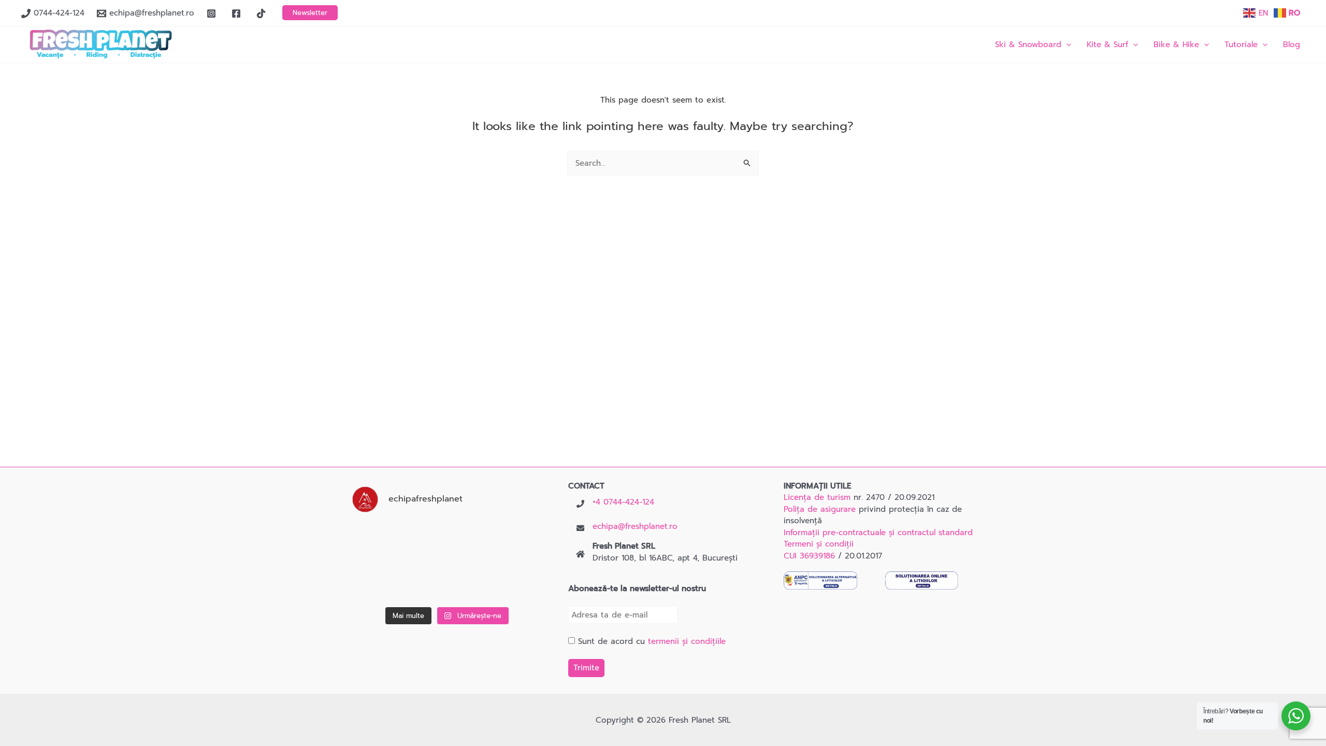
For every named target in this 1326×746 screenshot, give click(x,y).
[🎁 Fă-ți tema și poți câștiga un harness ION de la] (380, 540)
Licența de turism (817, 497)
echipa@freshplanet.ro (635, 526)
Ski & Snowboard (1028, 44)
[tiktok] (262, 13)
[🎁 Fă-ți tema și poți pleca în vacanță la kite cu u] (380, 582)
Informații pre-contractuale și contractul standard (878, 532)
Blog (1291, 44)
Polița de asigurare (820, 509)
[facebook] (237, 13)
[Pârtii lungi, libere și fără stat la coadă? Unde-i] (447, 540)
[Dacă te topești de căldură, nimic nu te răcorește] (514, 582)
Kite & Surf (1107, 44)
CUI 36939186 (809, 556)
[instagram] (213, 13)
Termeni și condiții (819, 544)
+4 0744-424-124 (623, 502)
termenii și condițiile (687, 641)
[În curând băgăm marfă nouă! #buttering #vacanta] (514, 540)
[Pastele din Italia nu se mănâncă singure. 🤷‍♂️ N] (447, 582)
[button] (310, 12)
